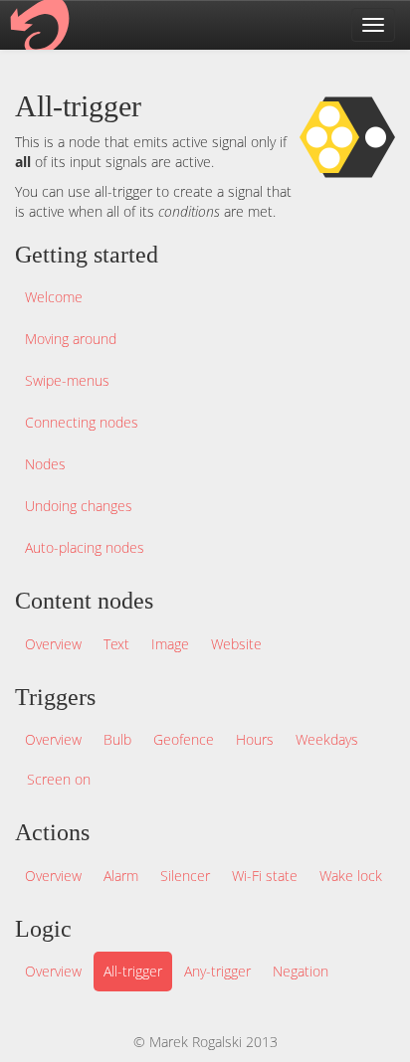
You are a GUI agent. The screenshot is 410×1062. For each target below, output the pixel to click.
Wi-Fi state (265, 875)
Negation (300, 971)
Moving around (70, 338)
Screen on (59, 779)
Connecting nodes (81, 422)
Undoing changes (78, 505)
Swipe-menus (67, 380)
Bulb (117, 739)
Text (116, 643)
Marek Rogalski (195, 1041)
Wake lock (350, 875)
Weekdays (327, 739)
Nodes (45, 463)
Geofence (183, 739)
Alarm (120, 875)
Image (170, 643)
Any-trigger (217, 971)
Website (236, 643)
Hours (255, 739)
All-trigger (132, 971)
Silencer (185, 875)
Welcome (54, 296)
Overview (53, 643)
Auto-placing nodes (84, 547)
